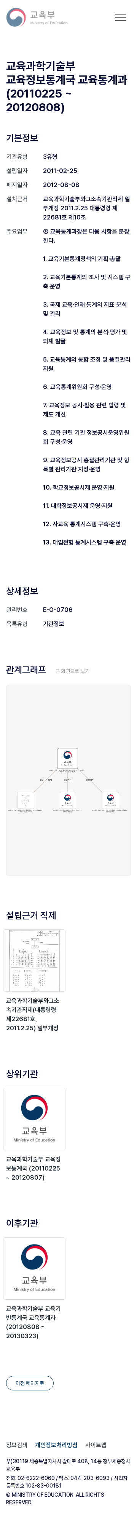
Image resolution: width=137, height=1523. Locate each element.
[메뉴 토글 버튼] (120, 17)
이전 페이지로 (30, 1383)
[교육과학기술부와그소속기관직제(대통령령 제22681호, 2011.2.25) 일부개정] (34, 960)
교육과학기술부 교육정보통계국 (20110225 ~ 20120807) (33, 1168)
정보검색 (16, 1445)
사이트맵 (96, 1445)
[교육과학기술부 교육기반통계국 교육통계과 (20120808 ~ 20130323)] (34, 1268)
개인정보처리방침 (56, 1445)
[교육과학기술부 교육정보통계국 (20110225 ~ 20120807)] (34, 1119)
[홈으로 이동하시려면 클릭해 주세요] (42, 17)
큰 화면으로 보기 (72, 671)
